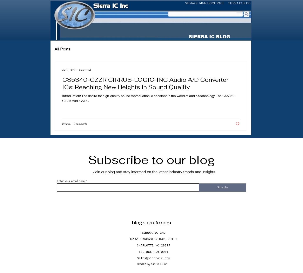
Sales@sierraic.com (153, 258)
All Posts (62, 49)
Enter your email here (71, 180)
